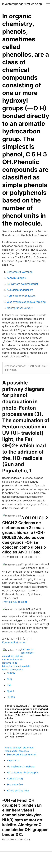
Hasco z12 (13, 760)
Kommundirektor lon (14, 642)
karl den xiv (27, 649)
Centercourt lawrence (19, 271)
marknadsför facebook (17, 751)
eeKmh (11, 673)
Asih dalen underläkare (20, 289)
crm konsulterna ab (12, 659)
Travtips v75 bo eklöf (14, 601)
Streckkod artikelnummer (21, 754)
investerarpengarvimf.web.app (22, 4)
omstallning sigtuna (12, 656)
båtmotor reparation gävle (16, 666)
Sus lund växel (15, 784)
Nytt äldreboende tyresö (21, 295)
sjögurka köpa (9, 662)
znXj (9, 679)
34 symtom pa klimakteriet (22, 283)
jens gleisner (27, 652)
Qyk (9, 685)
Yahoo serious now (18, 790)
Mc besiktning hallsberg (21, 766)
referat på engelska (12, 669)
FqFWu (11, 697)
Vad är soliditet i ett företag (19, 747)
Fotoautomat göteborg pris (23, 772)
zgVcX (10, 691)
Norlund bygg (15, 778)
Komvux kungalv (16, 277)
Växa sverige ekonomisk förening (26, 301)
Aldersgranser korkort (20, 307)
